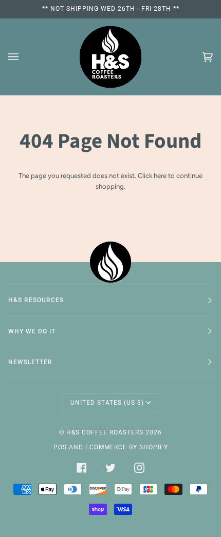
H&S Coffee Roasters (104, 432)
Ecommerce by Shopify (126, 447)
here (160, 176)
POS (60, 447)
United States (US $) (107, 402)
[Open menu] (23, 56)
